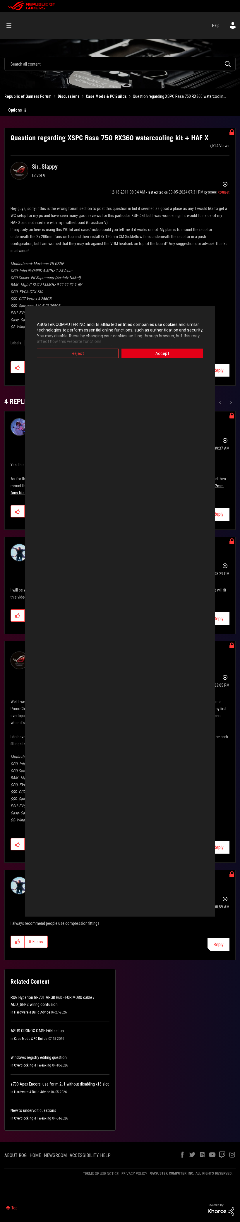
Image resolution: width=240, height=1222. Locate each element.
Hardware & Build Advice (32, 1012)
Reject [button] (78, 353)
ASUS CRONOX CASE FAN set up (37, 1030)
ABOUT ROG (15, 1155)
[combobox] (120, 64)
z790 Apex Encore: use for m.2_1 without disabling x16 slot (60, 1084)
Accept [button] (162, 353)
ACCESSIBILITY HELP (90, 1155)
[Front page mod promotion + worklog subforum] (230, 402)
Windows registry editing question (39, 1057)
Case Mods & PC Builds (106, 96)
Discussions (69, 96)
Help (216, 25)
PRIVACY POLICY (134, 1173)
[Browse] (11, 25)
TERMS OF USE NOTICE (101, 1173)
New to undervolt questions (33, 1110)
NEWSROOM (55, 1155)
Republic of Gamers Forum (28, 96)
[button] (18, 367)
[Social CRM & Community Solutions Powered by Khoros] (221, 1209)
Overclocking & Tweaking (32, 1065)
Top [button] (14, 1208)
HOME (35, 1155)
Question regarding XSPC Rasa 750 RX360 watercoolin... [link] (179, 96)
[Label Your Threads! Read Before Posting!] (220, 402)
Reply (218, 370)
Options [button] (15, 110)
